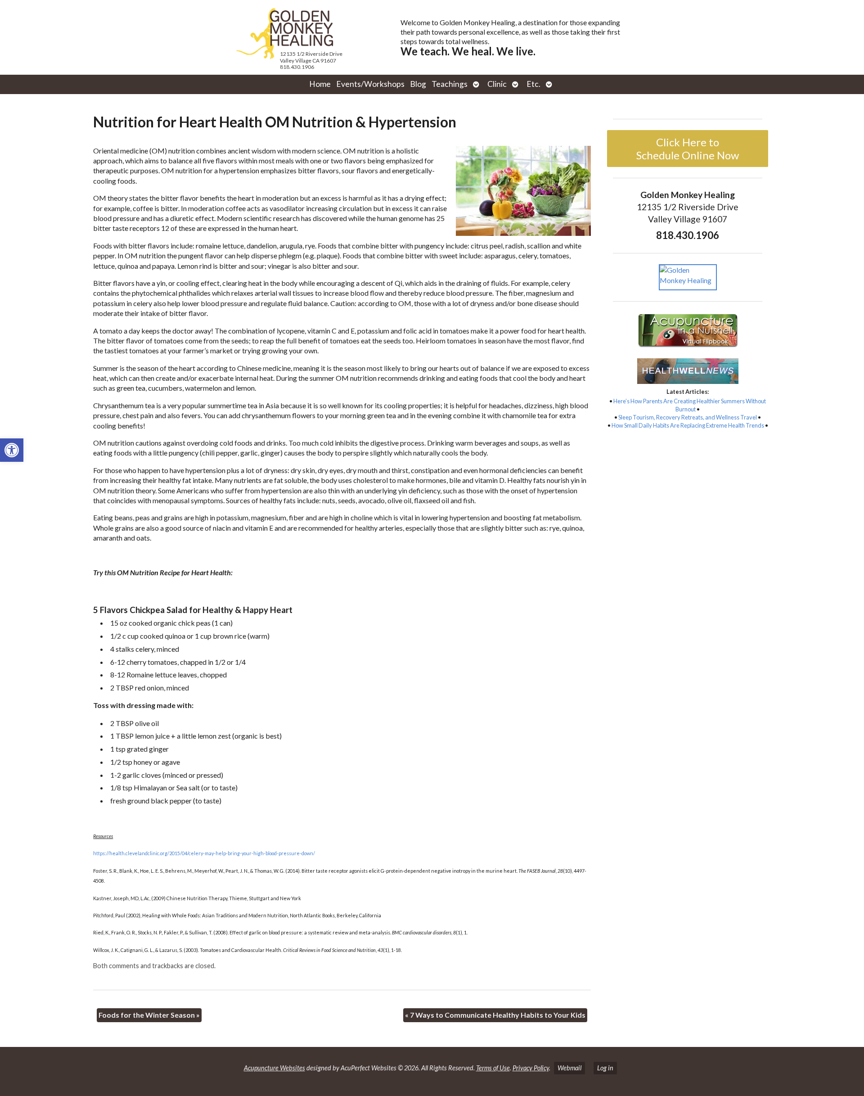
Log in (605, 1068)
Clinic (497, 84)
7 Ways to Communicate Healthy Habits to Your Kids (495, 1014)
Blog (418, 84)
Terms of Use (493, 1068)
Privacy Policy (531, 1068)
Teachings (450, 84)
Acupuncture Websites (274, 1068)
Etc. (533, 84)
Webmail (569, 1068)
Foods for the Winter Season (149, 1014)
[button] (11, 450)
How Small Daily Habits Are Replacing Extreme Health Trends (688, 425)
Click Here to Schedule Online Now (687, 148)
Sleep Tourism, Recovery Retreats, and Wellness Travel (687, 417)
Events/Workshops (370, 84)
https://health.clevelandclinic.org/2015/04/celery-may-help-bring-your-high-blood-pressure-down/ (204, 853)
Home (320, 84)
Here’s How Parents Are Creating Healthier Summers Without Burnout (689, 405)
